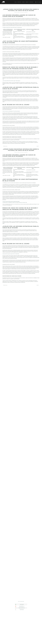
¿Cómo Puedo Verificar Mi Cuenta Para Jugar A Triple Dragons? (11, 80)
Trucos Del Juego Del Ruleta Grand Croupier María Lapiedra (11, 201)
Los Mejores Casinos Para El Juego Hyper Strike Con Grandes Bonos (12, 27)
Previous (5, 146)
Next (38, 146)
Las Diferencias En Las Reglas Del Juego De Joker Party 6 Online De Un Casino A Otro (15, 202)
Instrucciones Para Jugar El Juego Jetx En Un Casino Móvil (11, 253)
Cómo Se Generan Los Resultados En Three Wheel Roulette (11, 111)
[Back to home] (3, 2)
